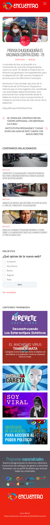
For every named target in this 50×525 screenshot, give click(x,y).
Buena (10, 270)
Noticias (31, 59)
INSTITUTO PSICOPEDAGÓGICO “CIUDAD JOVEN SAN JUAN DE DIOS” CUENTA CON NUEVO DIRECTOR (23, 131)
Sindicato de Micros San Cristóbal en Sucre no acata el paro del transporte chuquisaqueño (25, 204)
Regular (10, 275)
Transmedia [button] (35, 505)
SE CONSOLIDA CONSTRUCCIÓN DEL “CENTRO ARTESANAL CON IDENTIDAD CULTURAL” (25, 121)
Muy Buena (12, 266)
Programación (17, 505)
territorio (20, 60)
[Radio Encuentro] (20, 9)
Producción (22, 508)
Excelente (11, 261)
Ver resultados (9, 292)
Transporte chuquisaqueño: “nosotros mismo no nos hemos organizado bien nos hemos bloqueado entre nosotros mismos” (23, 176)
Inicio (6, 505)
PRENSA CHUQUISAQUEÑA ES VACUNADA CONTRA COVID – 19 (25, 52)
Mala (9, 279)
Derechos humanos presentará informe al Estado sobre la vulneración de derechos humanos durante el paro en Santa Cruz (25, 232)
